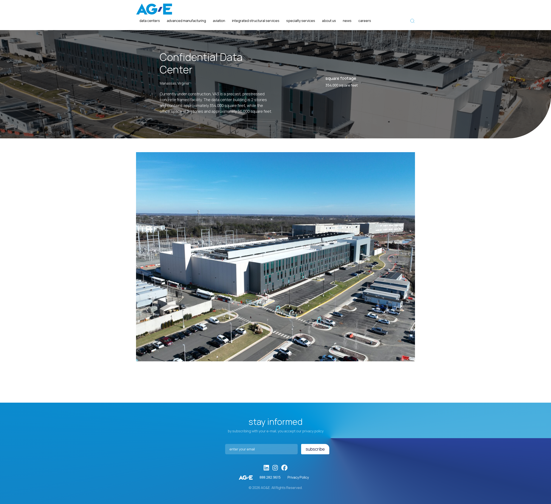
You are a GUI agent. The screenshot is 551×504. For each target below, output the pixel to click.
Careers (364, 20)
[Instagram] (275, 468)
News (347, 20)
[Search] (412, 20)
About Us (329, 20)
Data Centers (149, 20)
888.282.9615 (270, 477)
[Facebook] (284, 468)
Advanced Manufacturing (186, 20)
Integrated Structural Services (255, 20)
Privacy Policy (298, 477)
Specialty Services (300, 20)
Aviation (219, 20)
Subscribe (315, 449)
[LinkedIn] (266, 468)
